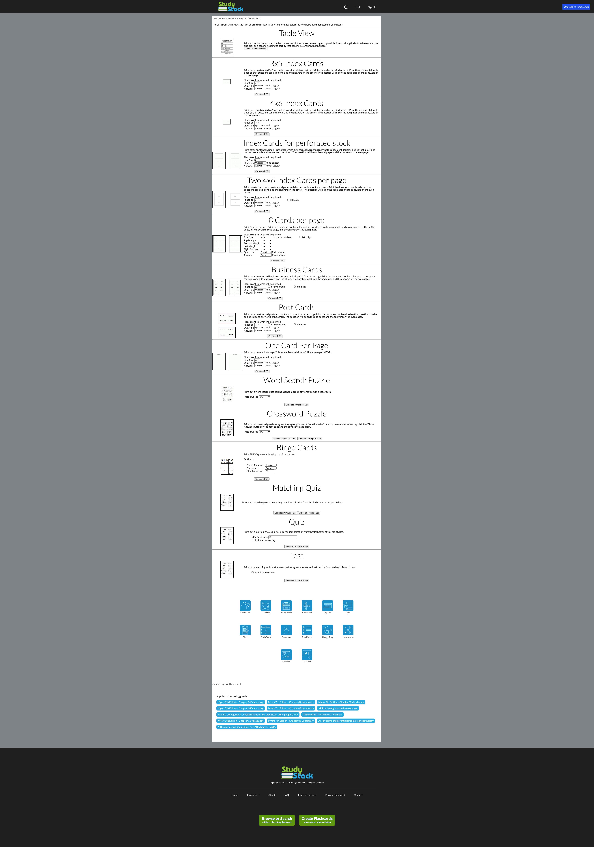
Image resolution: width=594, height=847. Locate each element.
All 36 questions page (309, 513)
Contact (358, 795)
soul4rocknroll (233, 684)
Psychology (240, 18)
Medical (229, 18)
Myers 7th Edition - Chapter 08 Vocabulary (341, 702)
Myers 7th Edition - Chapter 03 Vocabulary (291, 708)
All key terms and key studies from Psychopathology (346, 720)
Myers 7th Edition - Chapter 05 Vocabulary (291, 720)
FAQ (286, 795)
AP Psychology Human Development (338, 708)
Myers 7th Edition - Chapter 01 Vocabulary (240, 702)
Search (217, 18)
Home (235, 795)
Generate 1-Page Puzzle (284, 438)
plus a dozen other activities (317, 820)
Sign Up (372, 7)
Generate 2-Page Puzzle (310, 438)
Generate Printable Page (256, 48)
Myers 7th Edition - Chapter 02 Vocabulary (291, 702)
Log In (358, 7)
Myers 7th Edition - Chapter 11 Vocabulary (240, 720)
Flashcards (253, 795)
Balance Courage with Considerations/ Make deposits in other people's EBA (258, 714)
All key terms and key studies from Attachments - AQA (247, 726)
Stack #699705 (253, 18)
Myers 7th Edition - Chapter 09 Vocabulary (240, 708)
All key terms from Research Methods (322, 714)
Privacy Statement (335, 795)
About (271, 795)
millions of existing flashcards (277, 820)
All (223, 18)
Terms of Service (307, 795)
